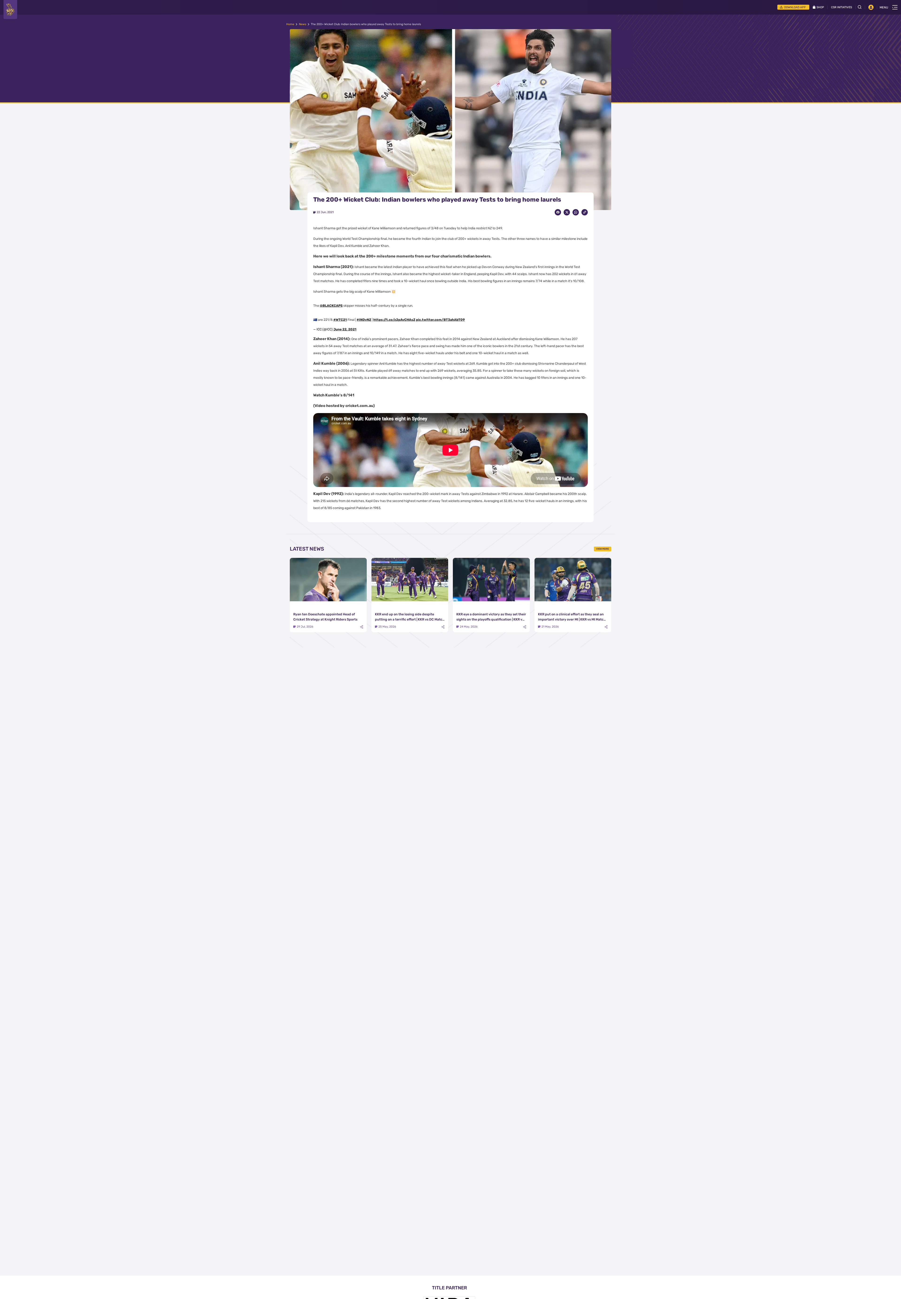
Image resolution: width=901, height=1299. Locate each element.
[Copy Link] (584, 212)
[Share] (361, 627)
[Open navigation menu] (894, 7)
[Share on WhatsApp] (576, 212)
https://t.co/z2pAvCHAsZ (394, 320)
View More (602, 549)
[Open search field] (861, 7)
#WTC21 (340, 320)
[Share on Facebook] (558, 212)
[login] (871, 7)
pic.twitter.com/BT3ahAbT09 (440, 320)
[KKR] (10, 9)
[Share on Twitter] (567, 212)
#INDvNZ (364, 320)
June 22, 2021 (344, 329)
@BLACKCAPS (331, 306)
